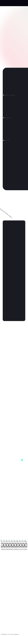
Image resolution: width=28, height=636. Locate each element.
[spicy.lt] (6, 3)
